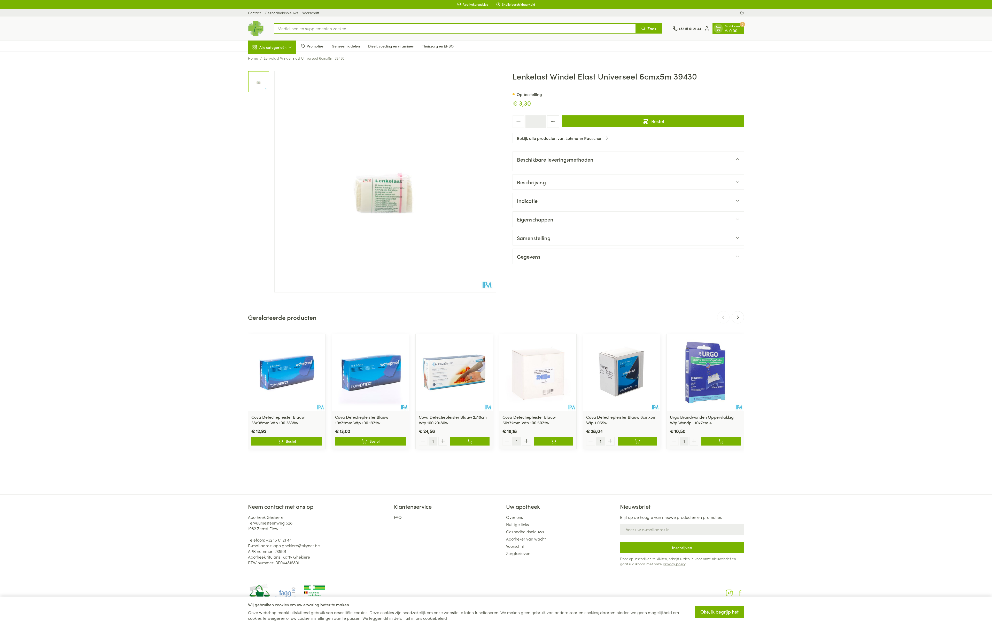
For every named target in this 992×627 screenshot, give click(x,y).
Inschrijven (682, 547)
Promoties (315, 45)
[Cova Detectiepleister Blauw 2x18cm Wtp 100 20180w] (454, 372)
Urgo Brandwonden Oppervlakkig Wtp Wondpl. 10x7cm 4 (702, 419)
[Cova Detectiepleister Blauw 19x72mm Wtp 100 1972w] (370, 372)
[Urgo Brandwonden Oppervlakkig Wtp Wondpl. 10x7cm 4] (705, 372)
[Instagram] (729, 593)
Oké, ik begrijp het (719, 611)
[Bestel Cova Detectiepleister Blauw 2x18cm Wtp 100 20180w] (470, 441)
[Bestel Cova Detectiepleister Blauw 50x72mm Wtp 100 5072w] (553, 441)
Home (253, 58)
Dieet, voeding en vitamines (391, 45)
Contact (254, 12)
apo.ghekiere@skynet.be (296, 545)
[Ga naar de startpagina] (256, 28)
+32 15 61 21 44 (279, 540)
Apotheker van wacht (526, 539)
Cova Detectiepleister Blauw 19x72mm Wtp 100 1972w (361, 419)
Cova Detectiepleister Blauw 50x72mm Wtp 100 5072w (529, 419)
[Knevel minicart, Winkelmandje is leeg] (718, 28)
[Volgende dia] (738, 317)
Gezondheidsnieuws (281, 12)
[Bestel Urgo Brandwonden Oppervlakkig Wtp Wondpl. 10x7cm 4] (721, 441)
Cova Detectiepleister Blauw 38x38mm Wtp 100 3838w (278, 419)
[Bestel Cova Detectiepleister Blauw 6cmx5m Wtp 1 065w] (637, 441)
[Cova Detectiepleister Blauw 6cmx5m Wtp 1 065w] (621, 372)
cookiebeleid (435, 618)
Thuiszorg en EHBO (438, 45)
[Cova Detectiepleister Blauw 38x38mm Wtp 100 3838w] (286, 372)
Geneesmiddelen (346, 45)
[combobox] (455, 28)
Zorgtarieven (518, 553)
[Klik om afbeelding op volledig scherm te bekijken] (385, 181)
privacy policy (674, 563)
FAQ (398, 517)
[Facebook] (740, 593)
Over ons (514, 517)
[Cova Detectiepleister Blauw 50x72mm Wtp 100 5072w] (537, 372)
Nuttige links (517, 524)
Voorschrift (310, 12)
